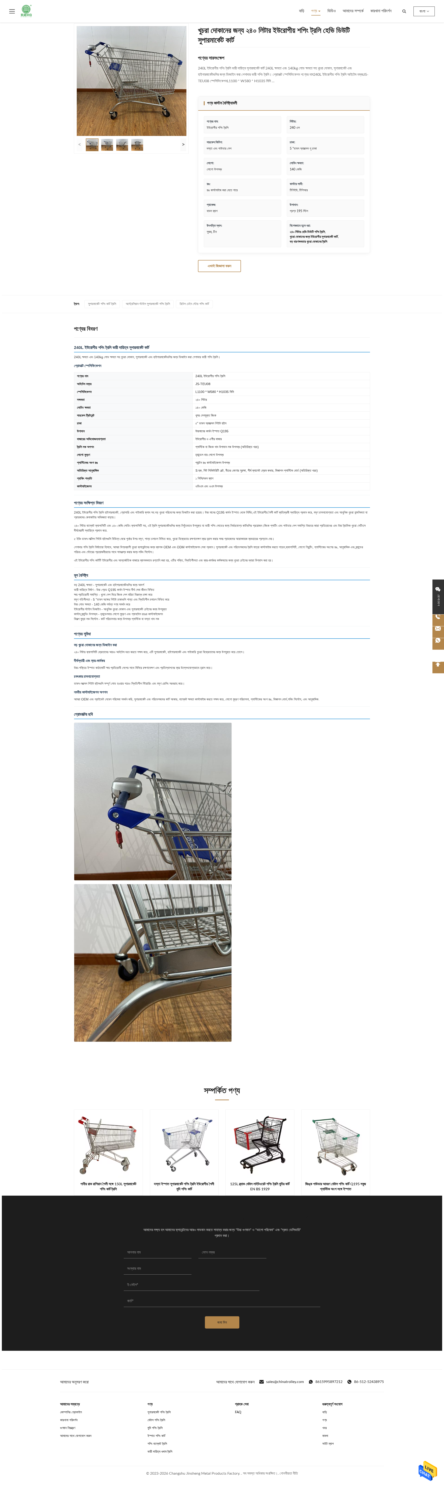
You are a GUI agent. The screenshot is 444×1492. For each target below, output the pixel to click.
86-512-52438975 (369, 1382)
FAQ (238, 1412)
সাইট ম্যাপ (328, 1443)
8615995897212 (328, 1382)
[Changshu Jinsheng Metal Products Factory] (26, 11)
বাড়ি (301, 11)
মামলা (325, 1436)
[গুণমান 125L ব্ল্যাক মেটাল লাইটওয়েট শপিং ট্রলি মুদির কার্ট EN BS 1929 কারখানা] (260, 1144)
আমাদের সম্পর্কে (353, 11)
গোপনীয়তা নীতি (289, 1473)
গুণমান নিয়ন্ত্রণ (67, 1428)
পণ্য (314, 11)
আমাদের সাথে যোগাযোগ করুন (75, 1436)
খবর (324, 1428)
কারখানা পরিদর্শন (381, 11)
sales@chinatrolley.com (285, 1382)
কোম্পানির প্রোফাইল (71, 1412)
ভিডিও (331, 11)
